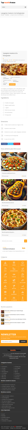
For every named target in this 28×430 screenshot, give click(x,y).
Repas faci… (18, 366)
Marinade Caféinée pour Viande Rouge (14, 310)
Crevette (23, 288)
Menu (3, 7)
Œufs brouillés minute (6, 406)
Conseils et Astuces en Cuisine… (8, 389)
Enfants (23, 265)
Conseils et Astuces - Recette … (8, 386)
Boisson (14, 288)
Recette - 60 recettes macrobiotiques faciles (15, 319)
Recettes (7, 14)
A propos (24, 428)
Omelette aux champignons (8, 399)
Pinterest (17, 143)
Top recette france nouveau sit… (9, 384)
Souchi (14, 282)
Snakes (14, 265)
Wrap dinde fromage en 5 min (8, 407)
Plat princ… (5, 366)
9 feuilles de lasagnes (9, 102)
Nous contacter (5, 419)
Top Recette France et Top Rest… (9, 388)
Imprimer (13, 84)
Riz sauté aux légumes (6, 401)
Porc (23, 294)
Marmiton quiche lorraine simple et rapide (15, 322)
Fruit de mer (22, 282)
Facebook (5, 143)
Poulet (5, 288)
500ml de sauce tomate (10, 110)
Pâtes (5, 300)
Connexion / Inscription (7, 420)
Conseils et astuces (6, 417)
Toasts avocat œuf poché (7, 404)
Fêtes (22, 300)
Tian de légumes (5, 397)
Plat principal (5, 60)
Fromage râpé (8, 115)
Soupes (22, 270)
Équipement (14, 294)
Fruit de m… (18, 375)
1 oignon (7, 107)
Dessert (5, 282)
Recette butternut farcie (8, 202)
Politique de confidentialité (15, 428)
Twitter (11, 143)
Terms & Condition (5, 428)
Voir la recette (7, 312)
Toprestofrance (19, 426)
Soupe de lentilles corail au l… (8, 396)
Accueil (2, 14)
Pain (5, 294)
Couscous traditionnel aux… (9, 173)
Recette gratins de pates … (8, 232)
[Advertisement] (14, 34)
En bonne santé (14, 270)
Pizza (5, 270)
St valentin (14, 300)
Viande (22, 276)
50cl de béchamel (8, 112)
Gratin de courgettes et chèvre (8, 402)
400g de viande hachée (10, 105)
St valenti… (18, 368)
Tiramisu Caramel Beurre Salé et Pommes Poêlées (14, 315)
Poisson (14, 276)
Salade (5, 276)
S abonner (23, 341)
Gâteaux (5, 265)
